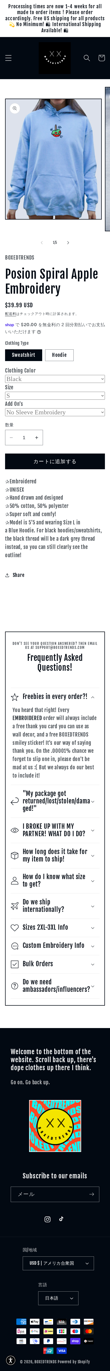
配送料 (10, 314)
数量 (9, 424)
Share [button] (19, 575)
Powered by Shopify (74, 1362)
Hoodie (59, 355)
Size (9, 387)
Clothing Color (20, 370)
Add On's (14, 404)
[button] (8, 58)
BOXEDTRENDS (45, 1362)
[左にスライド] (42, 243)
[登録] (91, 1194)
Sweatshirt (24, 355)
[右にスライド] (68, 243)
